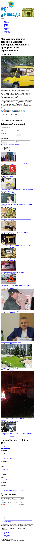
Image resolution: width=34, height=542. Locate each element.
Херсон (6, 21)
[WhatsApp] (19, 111)
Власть (6, 24)
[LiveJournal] (15, 111)
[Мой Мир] (6, 111)
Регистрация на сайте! (7, 144)
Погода (3, 446)
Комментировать (8, 109)
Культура (6, 31)
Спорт (5, 29)
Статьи (12, 164)
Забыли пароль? (17, 144)
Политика (6, 25)
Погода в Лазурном (18, 490)
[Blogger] (10, 111)
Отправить (3, 143)
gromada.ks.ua (4, 7)
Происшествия (8, 28)
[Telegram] (24, 111)
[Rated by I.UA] (7, 518)
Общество (6, 22)
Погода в (5, 448)
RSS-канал (7, 535)
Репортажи (7, 32)
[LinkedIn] (13, 111)
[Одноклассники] (4, 111)
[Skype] (21, 111)
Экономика (7, 26)
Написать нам (7, 533)
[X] (8, 111)
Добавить (18, 135)
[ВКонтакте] (2, 111)
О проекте (6, 532)
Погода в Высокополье (7, 490)
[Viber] (17, 111)
